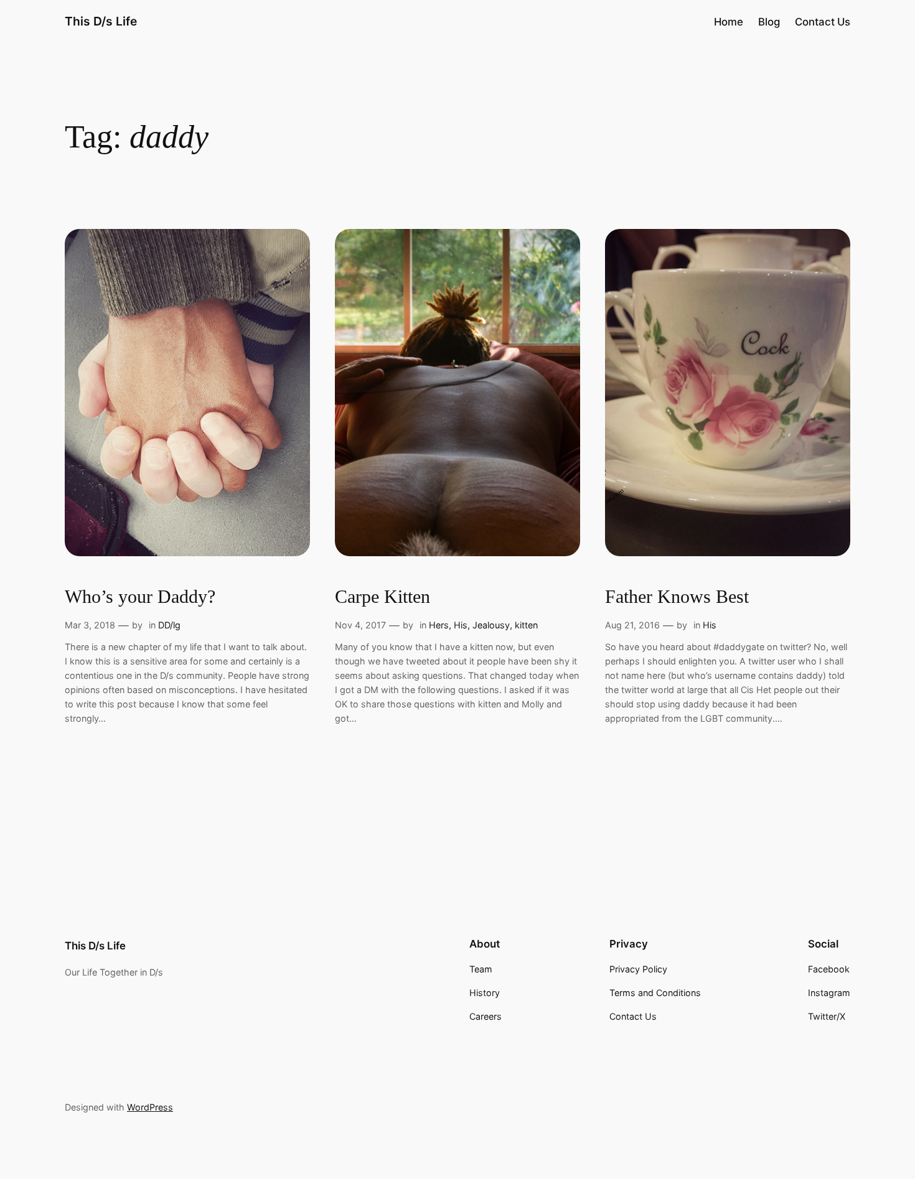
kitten (526, 625)
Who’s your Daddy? (140, 597)
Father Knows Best (677, 597)
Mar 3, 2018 (90, 625)
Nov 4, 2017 (360, 625)
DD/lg (169, 625)
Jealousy (491, 625)
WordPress (150, 1107)
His (460, 625)
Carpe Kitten (382, 597)
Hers (439, 625)
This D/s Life (101, 21)
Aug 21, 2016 (632, 625)
